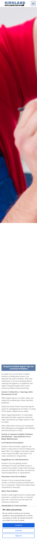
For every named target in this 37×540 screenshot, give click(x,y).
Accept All (18, 525)
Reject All (18, 536)
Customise (18, 530)
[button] (33, 3)
